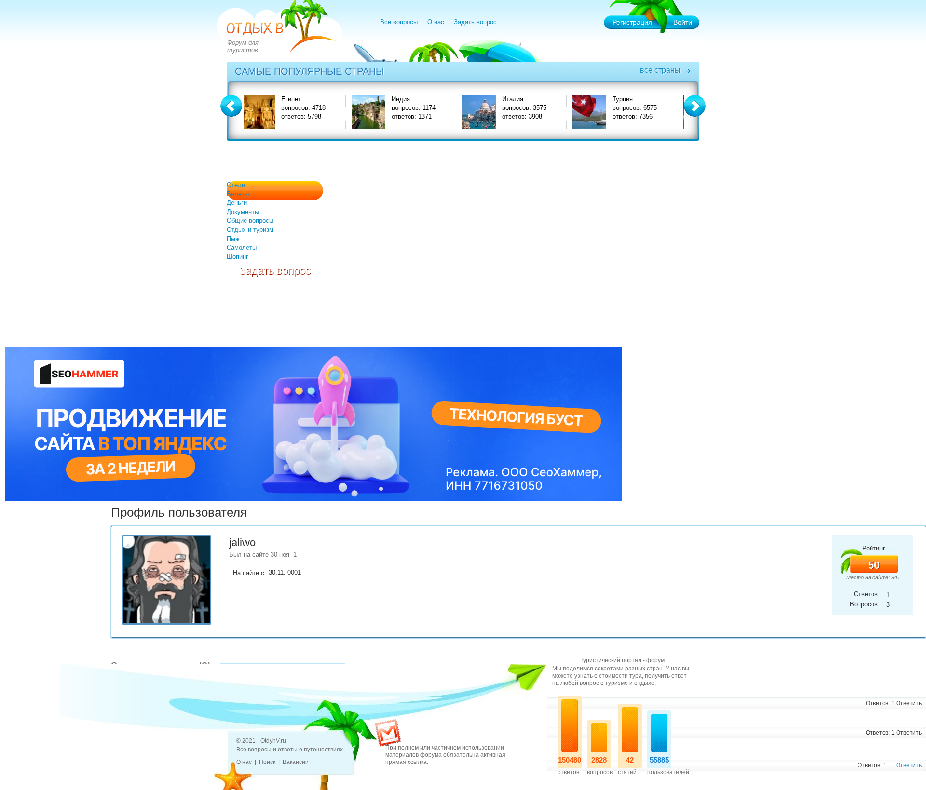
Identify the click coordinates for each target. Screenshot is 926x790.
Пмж (233, 238)
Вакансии (296, 762)
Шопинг (237, 256)
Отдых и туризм (250, 229)
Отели (236, 184)
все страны (660, 70)
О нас (435, 22)
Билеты (238, 194)
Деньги (237, 202)
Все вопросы (399, 22)
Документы (243, 211)
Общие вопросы (250, 220)
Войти (682, 22)
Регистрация (632, 22)
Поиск (267, 762)
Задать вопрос (475, 22)
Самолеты (242, 247)
